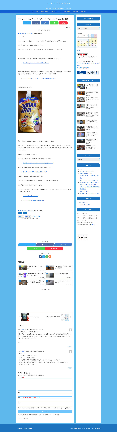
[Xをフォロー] (43, 256)
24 (78, 45)
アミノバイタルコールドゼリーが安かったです (36, 63)
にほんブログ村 (36, 216)
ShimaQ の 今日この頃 (87, 173)
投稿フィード (84, 202)
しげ (23, 351)
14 (90, 41)
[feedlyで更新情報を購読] (46, 256)
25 (81, 45)
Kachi (22, 329)
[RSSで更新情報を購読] (49, 256)
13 (87, 41)
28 (90, 45)
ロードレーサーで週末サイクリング (89, 193)
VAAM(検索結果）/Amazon (30, 196)
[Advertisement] (45, 229)
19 (84, 43)
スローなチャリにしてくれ (87, 171)
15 (92, 41)
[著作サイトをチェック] (40, 256)
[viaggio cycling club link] (82, 54)
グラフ (92, 224)
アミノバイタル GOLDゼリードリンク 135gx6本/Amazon (38, 78)
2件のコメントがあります (26, 33)
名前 (19, 392)
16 (95, 41)
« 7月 (78, 50)
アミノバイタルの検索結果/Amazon (33, 200)
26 (84, 45)
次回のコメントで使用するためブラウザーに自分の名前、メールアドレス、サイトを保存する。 (46, 408)
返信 (70, 346)
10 (78, 41)
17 (78, 43)
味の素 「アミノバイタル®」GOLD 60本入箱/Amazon (38, 163)
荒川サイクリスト (84, 191)
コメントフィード (85, 204)
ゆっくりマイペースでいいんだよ (89, 180)
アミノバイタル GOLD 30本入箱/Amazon (34, 172)
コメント (21, 377)
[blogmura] (88, 64)
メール (29, 397)
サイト (20, 402)
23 (95, 43)
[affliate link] (88, 72)
